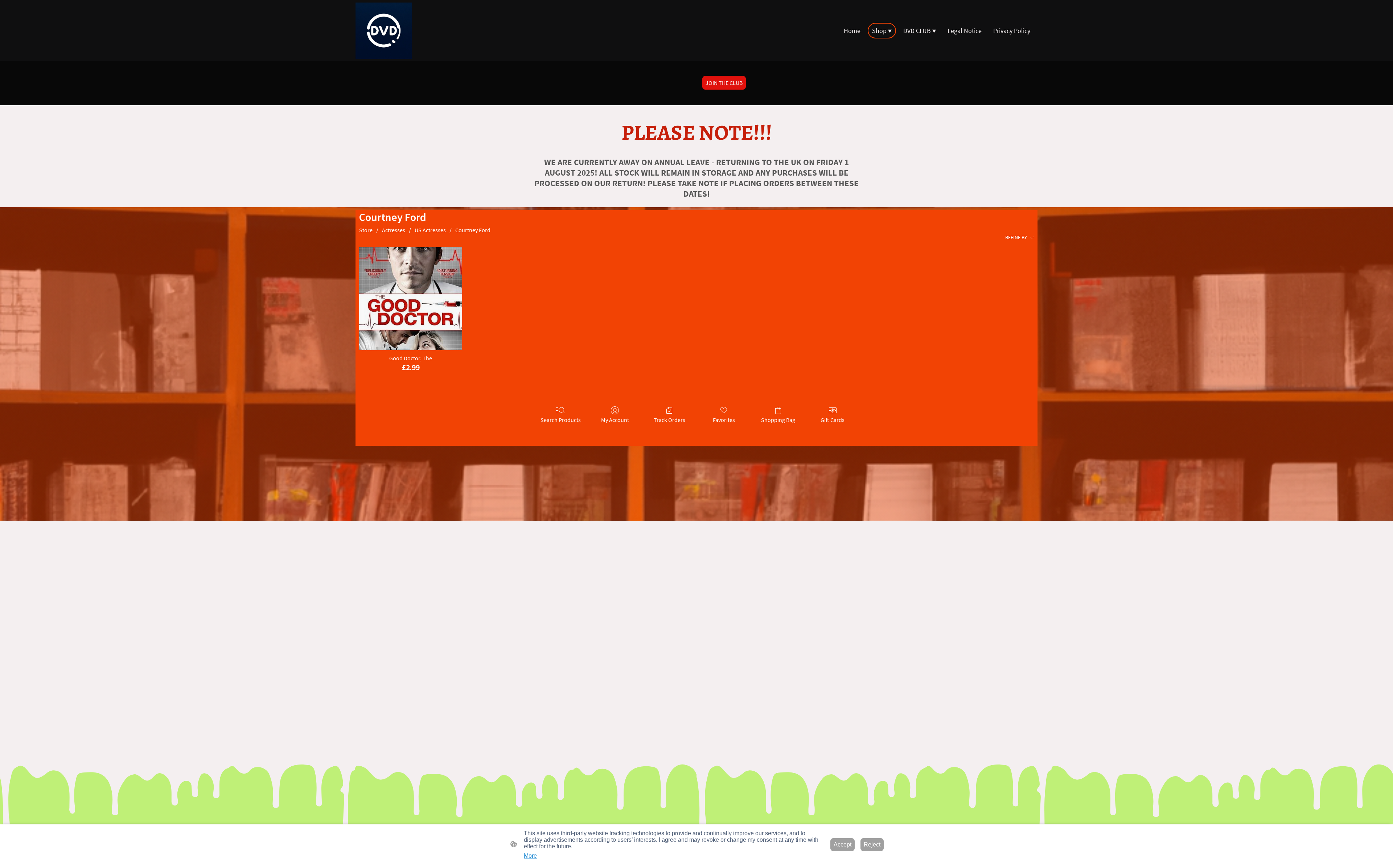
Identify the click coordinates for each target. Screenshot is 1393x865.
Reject (872, 844)
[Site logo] (384, 31)
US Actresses (430, 230)
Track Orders (669, 419)
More (530, 856)
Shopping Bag (778, 419)
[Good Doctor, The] (410, 298)
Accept (842, 844)
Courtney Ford (472, 230)
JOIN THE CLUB (724, 82)
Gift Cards (833, 419)
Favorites (724, 419)
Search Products (561, 419)
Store (366, 230)
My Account (615, 419)
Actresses (393, 230)
